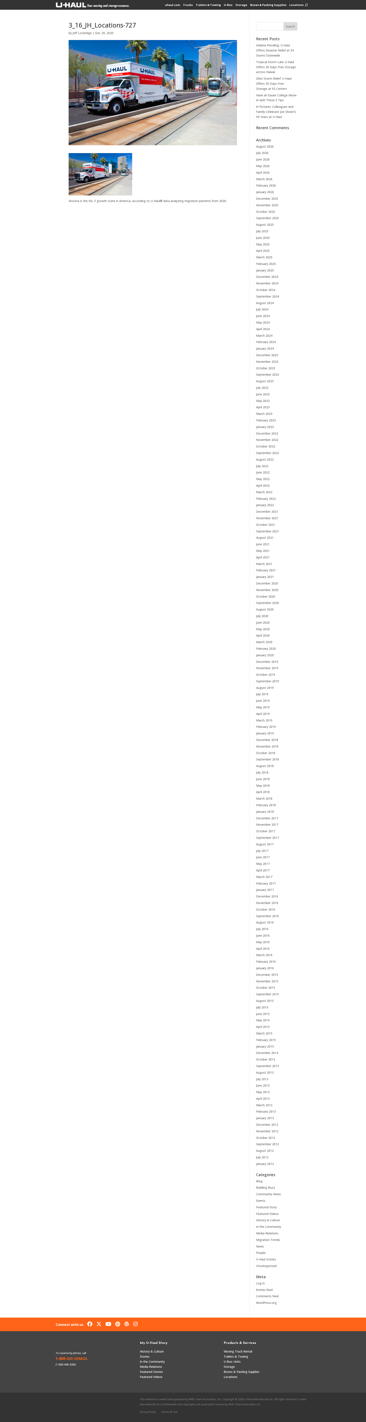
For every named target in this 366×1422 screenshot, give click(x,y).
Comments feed (267, 1296)
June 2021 (263, 544)
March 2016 (264, 955)
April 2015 (263, 1027)
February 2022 (266, 499)
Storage (241, 5)
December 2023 (267, 355)
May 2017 (263, 864)
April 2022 (263, 485)
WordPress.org (266, 1303)
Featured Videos (267, 1214)
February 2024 (266, 342)
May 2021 (263, 551)
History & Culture (268, 1220)
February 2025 (266, 264)
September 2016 (267, 916)
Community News (268, 1194)
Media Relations (267, 1233)
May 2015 (263, 1020)
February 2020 (266, 649)
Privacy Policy (148, 1412)
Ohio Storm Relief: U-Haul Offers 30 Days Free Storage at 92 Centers (273, 83)
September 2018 (267, 759)
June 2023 (263, 394)
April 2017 (263, 870)
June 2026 (263, 159)
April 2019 (263, 714)
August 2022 (265, 459)
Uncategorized (266, 1266)
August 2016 (265, 922)
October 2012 (265, 1138)
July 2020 (262, 616)
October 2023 (265, 368)
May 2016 (263, 942)
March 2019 (264, 720)
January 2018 (265, 812)
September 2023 (267, 374)
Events (260, 1201)
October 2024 (265, 290)
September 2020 (267, 603)
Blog (259, 1181)
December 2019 (267, 662)
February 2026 (266, 185)
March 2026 (264, 179)
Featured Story (266, 1207)
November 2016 (267, 903)
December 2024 (267, 277)
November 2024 (267, 283)
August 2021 (265, 538)
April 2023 (263, 407)
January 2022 (265, 505)
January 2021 (265, 577)
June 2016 (263, 935)
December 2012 (267, 1125)
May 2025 (263, 244)
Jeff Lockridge (82, 33)
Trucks (188, 5)
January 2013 (265, 1118)
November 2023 (267, 362)
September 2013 (267, 1066)
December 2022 (267, 433)
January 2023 (265, 427)
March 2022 (264, 492)
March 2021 (264, 564)
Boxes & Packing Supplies (268, 5)
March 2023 (264, 414)
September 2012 (267, 1144)
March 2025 (264, 257)
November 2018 (267, 746)
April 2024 (263, 329)
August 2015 (265, 1001)
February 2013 (266, 1111)
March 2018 (264, 798)
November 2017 (267, 824)
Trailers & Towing (208, 5)
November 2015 (267, 981)
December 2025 (267, 199)
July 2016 (262, 929)
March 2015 (264, 1033)
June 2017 (263, 857)
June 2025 (263, 238)
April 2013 (263, 1099)
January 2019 (265, 733)
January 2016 (265, 968)
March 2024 (264, 336)
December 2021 (267, 512)
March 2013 (264, 1105)
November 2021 (267, 518)
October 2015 (265, 988)
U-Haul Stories (266, 1259)
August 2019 (265, 688)
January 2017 (265, 890)
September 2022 (267, 453)
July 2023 (262, 388)
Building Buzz (265, 1187)
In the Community (268, 1227)
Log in (260, 1283)
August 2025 (265, 225)
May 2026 (263, 166)
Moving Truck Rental (238, 1351)
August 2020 (265, 609)
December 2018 (267, 740)
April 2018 (263, 792)
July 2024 (262, 309)
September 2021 (267, 531)
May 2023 (263, 401)
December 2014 (267, 1053)
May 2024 (263, 322)
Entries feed (264, 1290)
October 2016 (265, 909)
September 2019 (267, 681)
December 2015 (267, 975)
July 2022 (262, 466)
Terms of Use (169, 1412)
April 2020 (263, 635)
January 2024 (265, 348)
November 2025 (267, 205)
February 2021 (266, 570)
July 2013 (262, 1079)
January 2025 (265, 270)
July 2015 (262, 1007)
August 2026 (265, 146)
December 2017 (267, 818)
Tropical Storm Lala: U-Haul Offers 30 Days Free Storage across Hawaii (276, 67)
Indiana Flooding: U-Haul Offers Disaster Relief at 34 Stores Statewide (275, 50)
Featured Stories (151, 1372)
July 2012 (262, 1157)
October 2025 (265, 212)
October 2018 (265, 753)
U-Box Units (232, 1362)
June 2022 (263, 472)
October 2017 (265, 831)
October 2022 (265, 446)
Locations (296, 5)
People (261, 1253)
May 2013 (263, 1092)
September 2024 (267, 296)
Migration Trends (268, 1240)
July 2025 (262, 231)
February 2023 (266, 420)
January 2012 (265, 1164)
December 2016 (267, 896)
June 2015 (263, 1014)
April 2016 (263, 949)
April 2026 (263, 172)
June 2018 (263, 779)
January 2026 (265, 192)
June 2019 (263, 701)
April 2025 (263, 251)
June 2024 (263, 316)
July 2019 (262, 694)
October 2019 (265, 675)
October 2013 (265, 1059)
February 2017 (266, 883)
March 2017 (264, 877)
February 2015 (266, 1040)
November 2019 (267, 668)
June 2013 (263, 1085)
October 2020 (265, 596)
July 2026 (262, 153)
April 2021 (263, 557)
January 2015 (265, 1046)
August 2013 (265, 1072)
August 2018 (265, 766)
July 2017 (262, 851)
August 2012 (265, 1151)
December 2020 (267, 583)
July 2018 (262, 772)
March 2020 (264, 642)
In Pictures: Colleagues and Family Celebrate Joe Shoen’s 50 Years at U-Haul (276, 112)
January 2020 (265, 655)
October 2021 (265, 525)
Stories (145, 1356)
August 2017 (265, 844)
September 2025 (267, 218)
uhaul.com (172, 5)
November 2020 (267, 590)
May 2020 (263, 629)
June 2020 (263, 622)
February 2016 (266, 962)
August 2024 (265, 303)
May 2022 (263, 479)
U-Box (228, 5)
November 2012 (267, 1131)
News (260, 1246)
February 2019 (266, 727)
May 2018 (263, 786)
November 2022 (267, 440)
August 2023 (265, 381)
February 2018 (266, 805)
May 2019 (263, 707)
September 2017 (267, 838)
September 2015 (267, 994)
